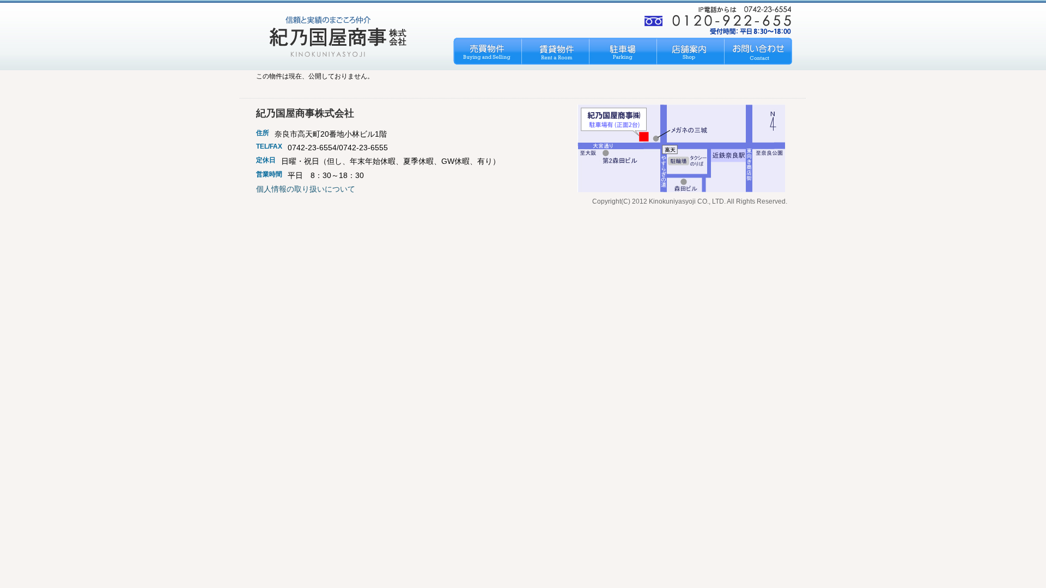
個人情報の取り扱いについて (305, 189)
